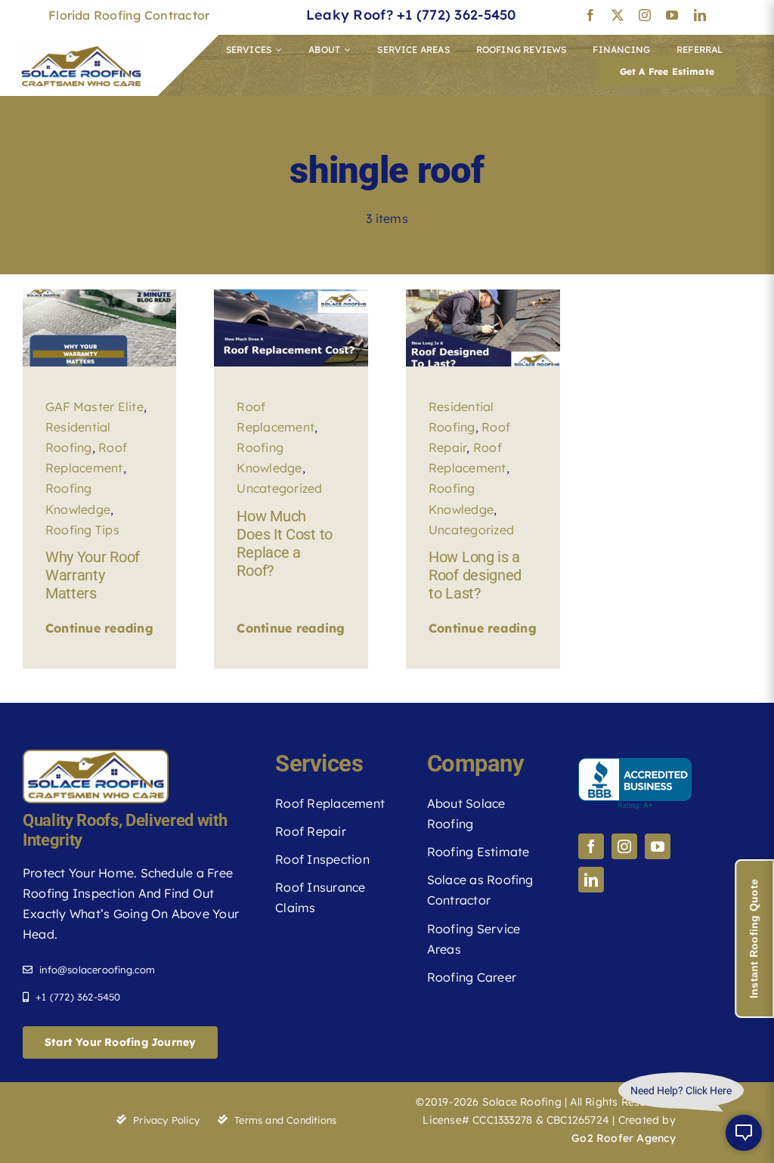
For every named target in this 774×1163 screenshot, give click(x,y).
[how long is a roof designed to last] (483, 295)
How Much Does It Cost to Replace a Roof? (285, 543)
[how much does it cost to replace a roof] (291, 295)
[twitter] (617, 15)
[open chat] (744, 1133)
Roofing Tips (82, 529)
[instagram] (645, 15)
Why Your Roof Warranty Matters (92, 575)
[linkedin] (700, 15)
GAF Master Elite (94, 406)
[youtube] (672, 15)
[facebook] (590, 15)
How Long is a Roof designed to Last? (475, 575)
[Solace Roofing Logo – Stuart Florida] (81, 52)
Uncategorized (279, 488)
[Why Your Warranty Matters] (100, 295)
